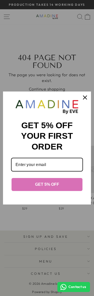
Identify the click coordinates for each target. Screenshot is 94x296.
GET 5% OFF (47, 184)
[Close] (85, 98)
